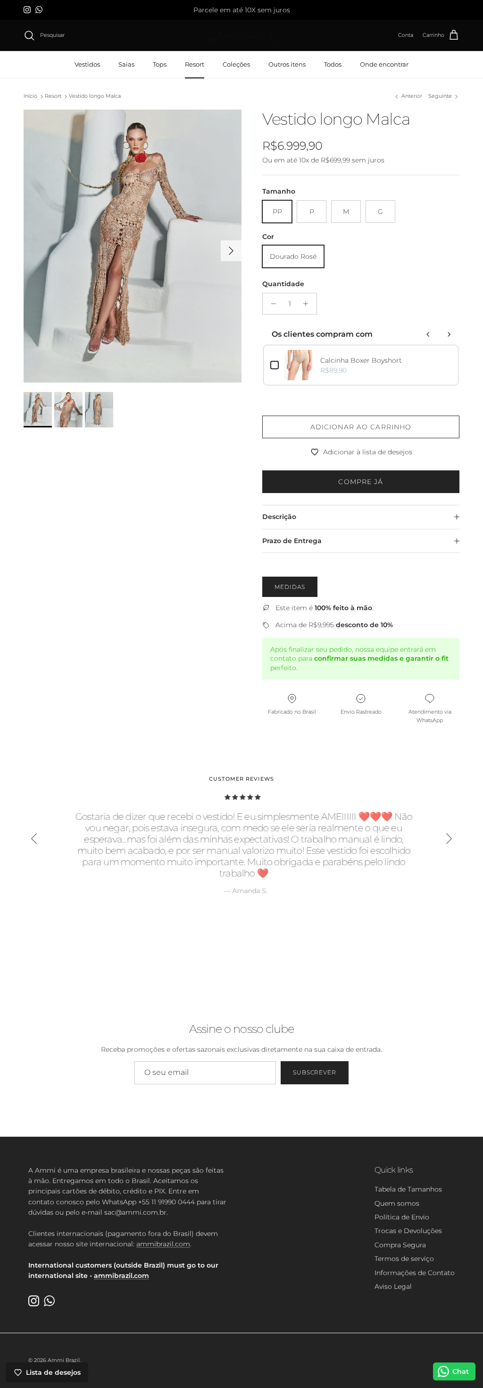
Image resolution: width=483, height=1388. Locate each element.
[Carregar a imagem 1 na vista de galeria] (133, 246)
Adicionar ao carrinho (361, 427)
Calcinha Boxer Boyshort (361, 360)
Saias (126, 64)
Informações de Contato (415, 1273)
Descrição (279, 516)
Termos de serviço (404, 1258)
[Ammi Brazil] (241, 35)
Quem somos (397, 1203)
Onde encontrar (384, 64)
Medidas (290, 586)
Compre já (360, 481)
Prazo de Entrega (292, 540)
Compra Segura (400, 1245)
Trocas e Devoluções (408, 1230)
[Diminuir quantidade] (271, 303)
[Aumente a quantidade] (308, 303)
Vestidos (87, 64)
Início (30, 96)
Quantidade (283, 284)
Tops (160, 64)
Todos (332, 64)
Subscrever (315, 1072)
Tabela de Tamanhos (408, 1189)
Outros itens (287, 64)
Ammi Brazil (64, 1360)
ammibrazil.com (163, 1244)
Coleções (236, 64)
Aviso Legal (393, 1286)
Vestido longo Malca (95, 96)
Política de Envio (402, 1217)
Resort (194, 64)
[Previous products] (428, 334)
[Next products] (449, 334)
